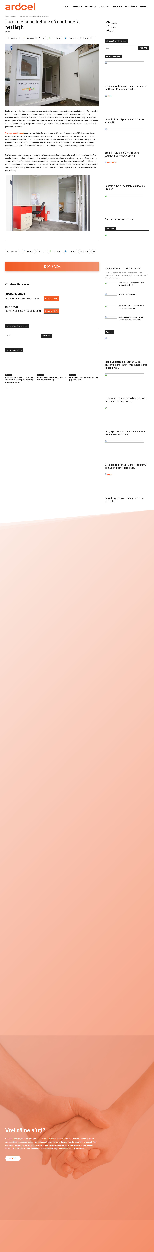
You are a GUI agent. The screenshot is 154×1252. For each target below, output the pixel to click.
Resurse (13, 17)
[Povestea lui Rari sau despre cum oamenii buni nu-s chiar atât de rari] (111, 320)
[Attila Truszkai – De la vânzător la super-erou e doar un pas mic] (111, 309)
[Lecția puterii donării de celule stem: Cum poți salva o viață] (84, 365)
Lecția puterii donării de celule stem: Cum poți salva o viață (125, 433)
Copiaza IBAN (51, 298)
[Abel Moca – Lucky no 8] (111, 297)
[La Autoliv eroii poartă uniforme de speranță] (127, 105)
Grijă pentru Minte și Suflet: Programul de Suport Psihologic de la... (126, 87)
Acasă (7, 17)
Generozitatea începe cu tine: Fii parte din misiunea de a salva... (126, 400)
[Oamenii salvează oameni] (127, 205)
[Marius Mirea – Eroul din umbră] (127, 249)
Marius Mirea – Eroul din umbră (122, 268)
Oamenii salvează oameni (119, 219)
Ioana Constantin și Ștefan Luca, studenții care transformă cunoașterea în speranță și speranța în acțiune (19, 379)
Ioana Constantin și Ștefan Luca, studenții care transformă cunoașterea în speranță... (126, 364)
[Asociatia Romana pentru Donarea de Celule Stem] (23, 6)
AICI (26, 1145)
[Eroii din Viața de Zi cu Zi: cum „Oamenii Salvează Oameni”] (127, 139)
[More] (93, 38)
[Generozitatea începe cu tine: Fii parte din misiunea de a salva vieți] (52, 365)
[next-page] (10, 387)
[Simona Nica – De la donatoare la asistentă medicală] (111, 286)
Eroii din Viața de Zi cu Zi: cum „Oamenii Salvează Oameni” (122, 154)
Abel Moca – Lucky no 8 (128, 294)
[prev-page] (6, 387)
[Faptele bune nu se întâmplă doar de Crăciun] (127, 172)
